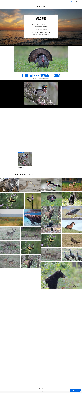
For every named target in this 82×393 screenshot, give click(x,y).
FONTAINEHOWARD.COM (41, 6)
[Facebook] (39, 388)
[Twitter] (41, 388)
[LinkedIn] (42, 388)
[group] (46, 161)
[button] (76, 2)
